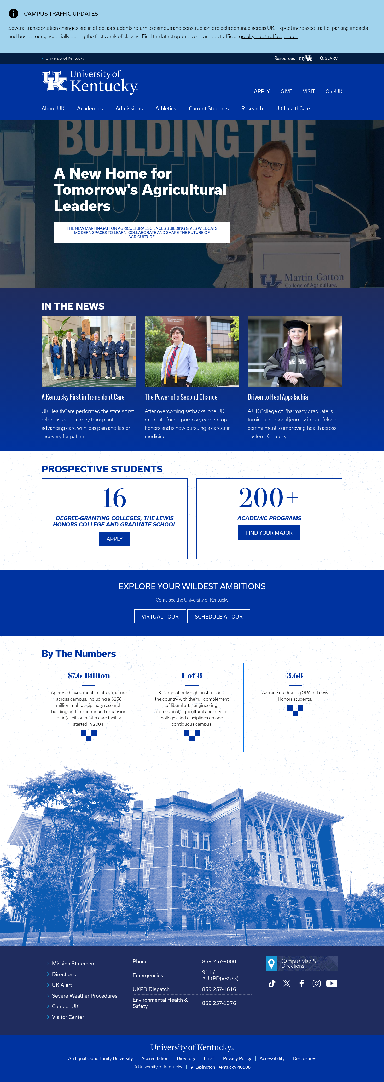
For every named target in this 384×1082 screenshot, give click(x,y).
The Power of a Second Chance (181, 398)
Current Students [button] (209, 108)
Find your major (269, 533)
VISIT (309, 91)
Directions (64, 974)
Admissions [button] (129, 108)
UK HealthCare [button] (292, 108)
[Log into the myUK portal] (306, 58)
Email (209, 1058)
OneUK (333, 91)
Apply (115, 539)
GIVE (286, 91)
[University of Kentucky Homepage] (192, 1048)
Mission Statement (74, 963)
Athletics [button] (165, 108)
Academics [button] (90, 108)
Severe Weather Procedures (85, 996)
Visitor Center (68, 1017)
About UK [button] (53, 108)
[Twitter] (287, 984)
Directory (186, 1058)
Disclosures (304, 1058)
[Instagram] (317, 984)
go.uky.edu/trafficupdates (268, 36)
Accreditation (154, 1058)
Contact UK (65, 1006)
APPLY (262, 91)
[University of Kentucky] (90, 93)
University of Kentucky (65, 58)
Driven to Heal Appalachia (278, 398)
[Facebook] (302, 984)
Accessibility (272, 1058)
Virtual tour (160, 617)
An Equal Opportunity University (100, 1058)
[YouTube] (332, 984)
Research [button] (252, 108)
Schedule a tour (219, 617)
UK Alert (62, 985)
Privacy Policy (237, 1058)
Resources (284, 58)
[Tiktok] (272, 984)
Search (332, 58)
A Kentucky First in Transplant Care (83, 398)
